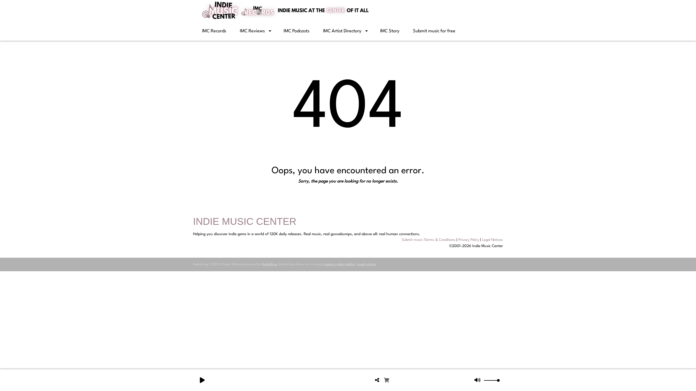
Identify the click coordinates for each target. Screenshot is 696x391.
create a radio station (339, 264)
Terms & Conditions (440, 240)
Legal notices (366, 264)
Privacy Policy (468, 240)
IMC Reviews (252, 31)
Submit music (412, 240)
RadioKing (269, 264)
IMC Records (214, 31)
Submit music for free (434, 31)
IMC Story (389, 31)
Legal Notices (492, 240)
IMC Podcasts (296, 31)
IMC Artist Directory (342, 31)
